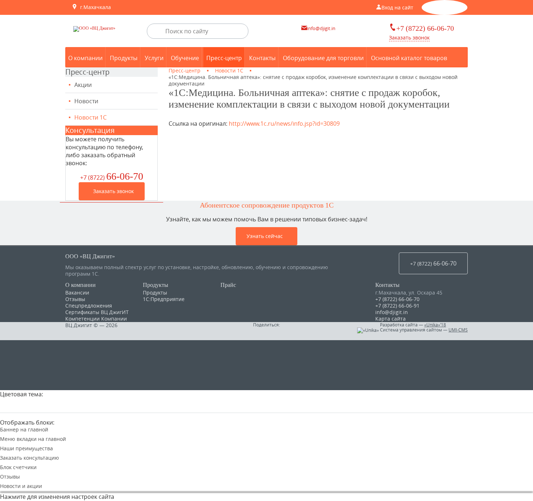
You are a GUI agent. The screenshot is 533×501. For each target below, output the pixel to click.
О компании (80, 285)
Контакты (387, 285)
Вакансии (77, 292)
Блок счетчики (18, 467)
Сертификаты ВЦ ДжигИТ (97, 312)
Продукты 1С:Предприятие (164, 295)
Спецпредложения (88, 305)
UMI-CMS (458, 330)
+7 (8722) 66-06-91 (397, 305)
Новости (86, 101)
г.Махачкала (94, 7)
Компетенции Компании (96, 318)
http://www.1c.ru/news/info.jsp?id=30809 (284, 124)
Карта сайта (390, 318)
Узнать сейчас (265, 236)
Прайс (228, 285)
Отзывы (75, 299)
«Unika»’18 (435, 324)
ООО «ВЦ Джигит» (90, 256)
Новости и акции (21, 486)
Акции (83, 85)
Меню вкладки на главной (33, 439)
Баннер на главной (24, 429)
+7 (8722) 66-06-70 (397, 299)
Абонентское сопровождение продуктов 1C (267, 205)
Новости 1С (90, 117)
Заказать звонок (409, 37)
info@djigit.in (391, 312)
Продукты (155, 285)
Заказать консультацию (29, 458)
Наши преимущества (26, 448)
